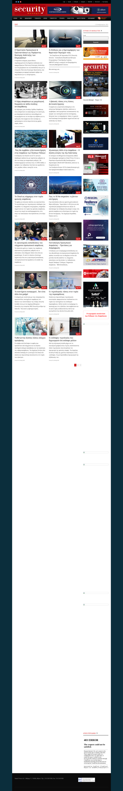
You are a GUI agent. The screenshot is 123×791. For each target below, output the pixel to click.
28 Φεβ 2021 (22, 77)
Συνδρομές (76, 1)
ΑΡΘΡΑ (45, 18)
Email (84, 35)
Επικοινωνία (97, 1)
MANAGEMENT (28, 18)
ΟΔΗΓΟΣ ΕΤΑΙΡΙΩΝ (81, 18)
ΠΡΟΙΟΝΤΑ (62, 18)
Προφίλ (69, 1)
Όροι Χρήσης (105, 1)
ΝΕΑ (21, 18)
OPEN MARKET (91, 18)
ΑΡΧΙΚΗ (15, 18)
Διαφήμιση (83, 1)
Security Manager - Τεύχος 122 (92, 100)
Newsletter (90, 1)
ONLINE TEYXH (70, 18)
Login (64, 1)
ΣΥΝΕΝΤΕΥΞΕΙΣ (53, 18)
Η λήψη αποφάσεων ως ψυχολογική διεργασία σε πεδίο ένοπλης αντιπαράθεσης (29, 104)
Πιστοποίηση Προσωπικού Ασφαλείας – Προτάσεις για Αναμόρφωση (60, 245)
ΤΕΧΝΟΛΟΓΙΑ (38, 18)
